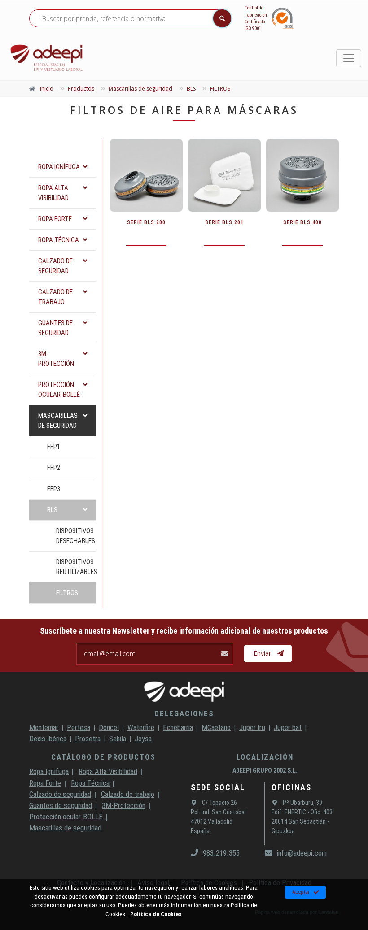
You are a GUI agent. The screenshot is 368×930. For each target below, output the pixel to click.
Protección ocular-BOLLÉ (66, 816)
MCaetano (216, 727)
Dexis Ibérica (47, 738)
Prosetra (88, 738)
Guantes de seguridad (60, 805)
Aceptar (301, 892)
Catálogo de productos (103, 756)
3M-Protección (123, 805)
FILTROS (67, 593)
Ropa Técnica (90, 782)
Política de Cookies (156, 913)
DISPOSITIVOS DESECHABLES (75, 536)
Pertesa (78, 727)
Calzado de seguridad (60, 794)
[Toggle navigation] (348, 58)
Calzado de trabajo (127, 794)
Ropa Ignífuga (49, 771)
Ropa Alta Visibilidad (108, 771)
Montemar (43, 727)
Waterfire (140, 727)
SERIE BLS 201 (224, 222)
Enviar (262, 653)
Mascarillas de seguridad (65, 827)
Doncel (109, 727)
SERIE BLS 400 (302, 222)
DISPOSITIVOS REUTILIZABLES (76, 567)
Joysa (143, 738)
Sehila (117, 738)
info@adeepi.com (302, 852)
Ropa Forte (45, 782)
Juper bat (288, 727)
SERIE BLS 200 (146, 222)
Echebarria (178, 727)
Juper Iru (252, 727)
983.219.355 (221, 852)
